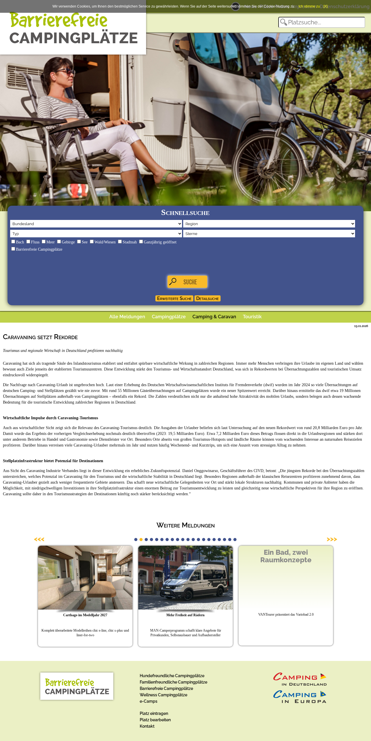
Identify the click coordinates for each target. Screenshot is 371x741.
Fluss (35, 242)
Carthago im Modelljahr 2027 (85, 615)
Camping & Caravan (214, 316)
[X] (325, 6)
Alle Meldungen (127, 316)
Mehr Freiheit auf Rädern (185, 615)
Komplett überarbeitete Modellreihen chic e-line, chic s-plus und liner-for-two (85, 632)
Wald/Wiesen (105, 242)
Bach (20, 242)
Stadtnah (130, 242)
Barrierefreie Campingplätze (39, 249)
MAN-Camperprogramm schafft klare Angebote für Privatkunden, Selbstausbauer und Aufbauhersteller (185, 632)
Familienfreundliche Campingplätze (173, 682)
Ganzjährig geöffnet (160, 242)
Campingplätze (169, 316)
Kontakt (147, 726)
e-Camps (148, 701)
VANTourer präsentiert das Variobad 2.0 (286, 614)
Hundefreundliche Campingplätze (172, 675)
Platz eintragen (154, 713)
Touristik (252, 316)
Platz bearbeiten (155, 719)
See (85, 242)
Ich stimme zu (309, 6)
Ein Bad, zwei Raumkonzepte (286, 556)
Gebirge (68, 242)
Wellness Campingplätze (163, 695)
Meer (50, 242)
